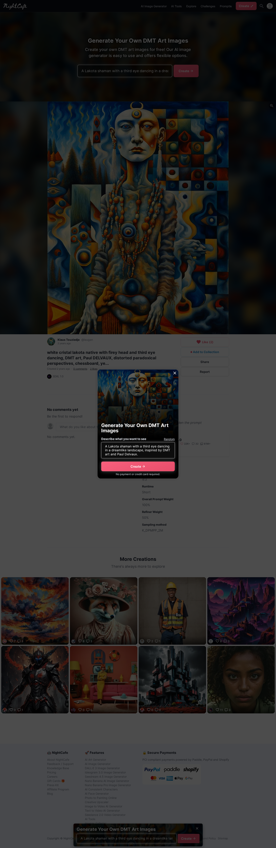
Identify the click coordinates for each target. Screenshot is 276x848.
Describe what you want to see (123, 439)
